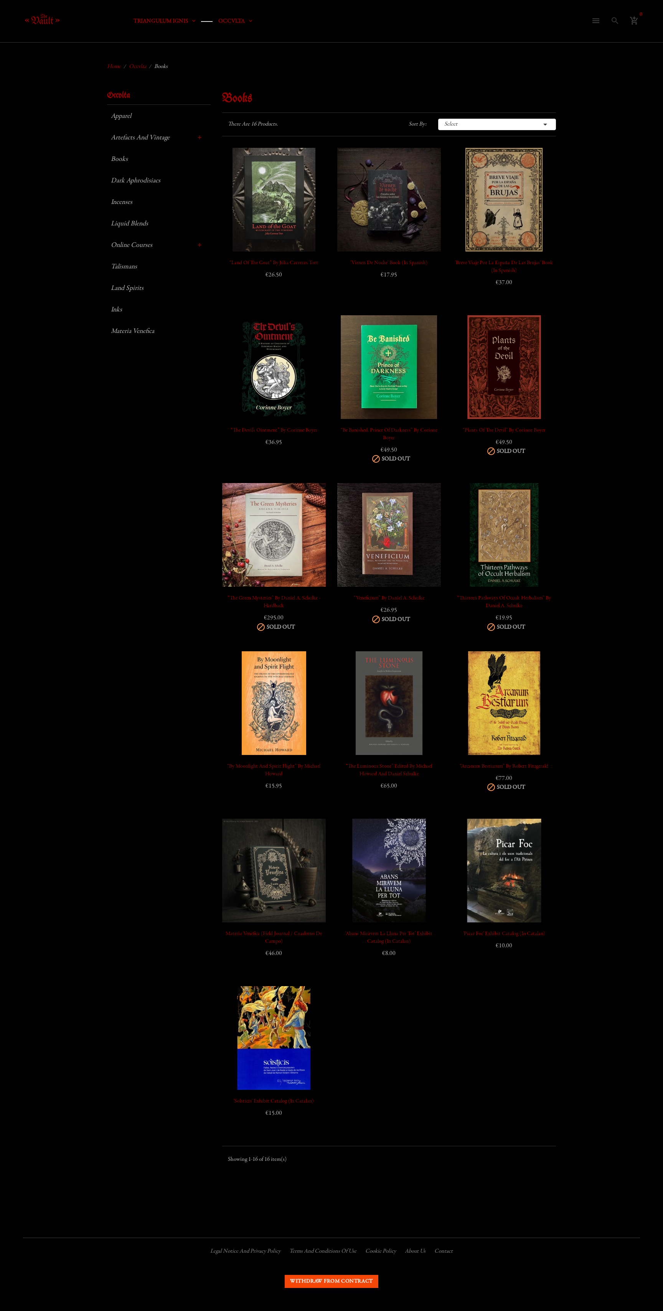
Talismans (124, 266)
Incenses (121, 202)
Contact (443, 1251)
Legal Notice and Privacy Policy (245, 1251)
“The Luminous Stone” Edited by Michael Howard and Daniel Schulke (389, 770)
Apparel (121, 116)
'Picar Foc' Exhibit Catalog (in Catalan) (504, 934)
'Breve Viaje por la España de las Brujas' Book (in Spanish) (504, 266)
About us (415, 1251)
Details (237, 218)
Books (119, 159)
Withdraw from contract (331, 1281)
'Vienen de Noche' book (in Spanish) (388, 263)
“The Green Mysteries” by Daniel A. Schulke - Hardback (274, 602)
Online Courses (131, 245)
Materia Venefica (132, 331)
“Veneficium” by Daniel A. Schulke (389, 598)
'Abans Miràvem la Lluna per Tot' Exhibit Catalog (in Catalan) (388, 937)
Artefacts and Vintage (140, 137)
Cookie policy (380, 1251)
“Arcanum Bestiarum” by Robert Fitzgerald (504, 766)
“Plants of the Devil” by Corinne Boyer (504, 430)
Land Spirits (127, 288)
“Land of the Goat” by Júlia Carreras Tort (273, 263)
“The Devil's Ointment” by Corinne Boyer (274, 430)
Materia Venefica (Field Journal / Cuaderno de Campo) (274, 937)
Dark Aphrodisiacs (135, 180)
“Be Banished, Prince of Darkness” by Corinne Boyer (389, 434)
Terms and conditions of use (322, 1251)
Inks (116, 309)
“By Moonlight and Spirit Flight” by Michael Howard (273, 770)
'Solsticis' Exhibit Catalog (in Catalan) (274, 1101)
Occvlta (118, 95)
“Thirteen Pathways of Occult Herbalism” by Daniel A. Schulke (504, 602)
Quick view (237, 198)
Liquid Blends (129, 223)
